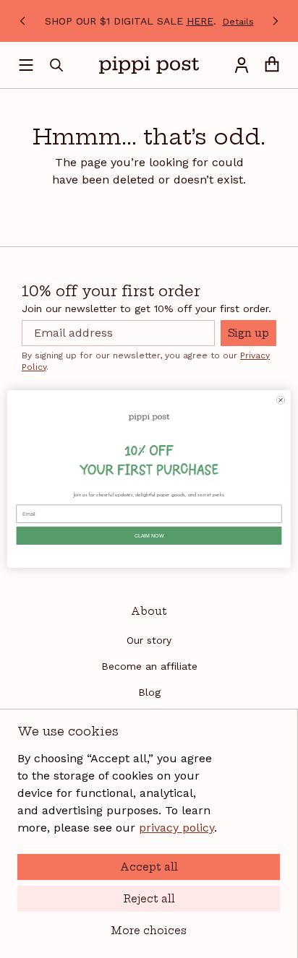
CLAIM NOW (149, 536)
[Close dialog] (281, 400)
